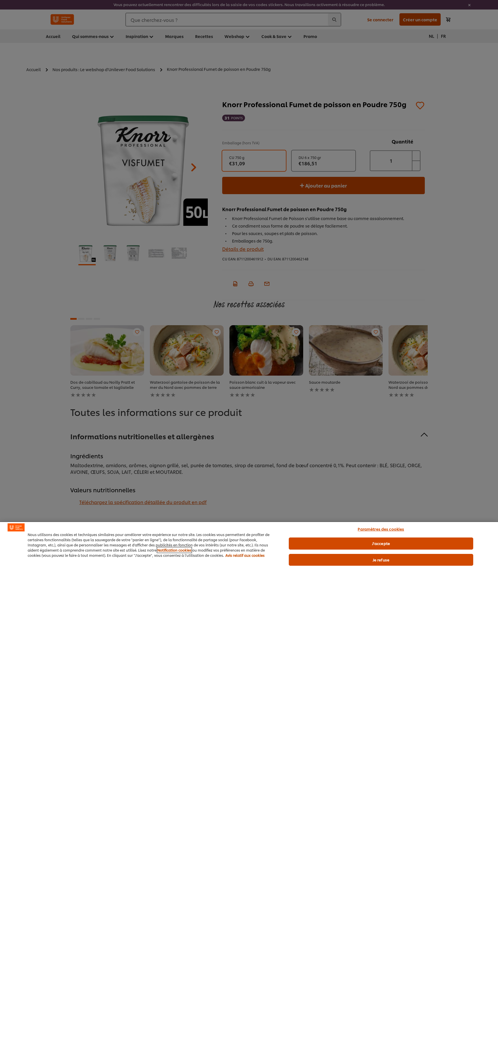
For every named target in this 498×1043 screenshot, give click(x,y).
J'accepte (381, 543)
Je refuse (381, 559)
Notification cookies (174, 550)
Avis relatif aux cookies (245, 555)
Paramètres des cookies (381, 528)
